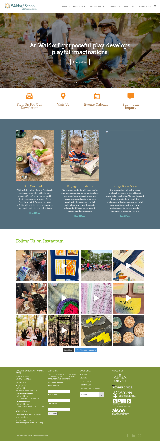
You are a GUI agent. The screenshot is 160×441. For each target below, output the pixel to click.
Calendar (83, 378)
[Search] (101, 394)
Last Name (53, 403)
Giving (133, 6)
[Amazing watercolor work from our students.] (64, 265)
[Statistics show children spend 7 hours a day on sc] (31, 330)
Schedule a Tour (86, 381)
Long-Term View (125, 186)
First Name (53, 394)
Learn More (80, 62)
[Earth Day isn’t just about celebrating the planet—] (31, 298)
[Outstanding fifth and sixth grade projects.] (128, 265)
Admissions (78, 6)
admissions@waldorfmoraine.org (29, 423)
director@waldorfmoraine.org (28, 398)
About (65, 6)
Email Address (54, 386)
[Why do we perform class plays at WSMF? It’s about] (96, 330)
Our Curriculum (95, 6)
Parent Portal (145, 6)
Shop (125, 6)
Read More (34, 213)
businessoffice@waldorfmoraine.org (30, 406)
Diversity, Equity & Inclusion (91, 388)
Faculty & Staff (85, 385)
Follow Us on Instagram (40, 241)
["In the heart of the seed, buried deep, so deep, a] (31, 265)
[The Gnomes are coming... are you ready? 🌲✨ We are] (96, 265)
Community (113, 6)
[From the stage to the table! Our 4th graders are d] (128, 330)
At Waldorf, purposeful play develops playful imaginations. (80, 49)
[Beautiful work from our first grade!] (128, 298)
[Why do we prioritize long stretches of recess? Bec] (64, 330)
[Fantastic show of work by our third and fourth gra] (64, 298)
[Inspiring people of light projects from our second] (96, 298)
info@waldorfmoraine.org (26, 390)
